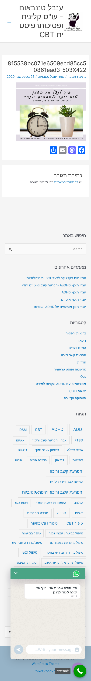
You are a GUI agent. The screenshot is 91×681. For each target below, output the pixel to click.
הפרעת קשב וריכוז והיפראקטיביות (52, 492)
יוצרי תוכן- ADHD (74, 292)
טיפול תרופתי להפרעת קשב (64, 562)
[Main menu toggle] (9, 21)
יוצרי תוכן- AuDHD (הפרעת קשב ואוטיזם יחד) (54, 285)
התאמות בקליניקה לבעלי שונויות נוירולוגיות (56, 278)
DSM (23, 430)
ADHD (57, 429)
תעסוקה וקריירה (75, 398)
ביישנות (22, 450)
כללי (83, 376)
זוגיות (79, 513)
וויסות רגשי (21, 503)
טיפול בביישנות (31, 533)
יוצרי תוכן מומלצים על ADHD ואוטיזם (60, 307)
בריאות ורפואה (76, 333)
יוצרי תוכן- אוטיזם (73, 299)
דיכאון (82, 340)
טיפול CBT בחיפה (44, 523)
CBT (38, 429)
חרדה (61, 513)
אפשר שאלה (75, 450)
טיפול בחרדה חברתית (27, 542)
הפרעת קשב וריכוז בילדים (66, 482)
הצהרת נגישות (45, 671)
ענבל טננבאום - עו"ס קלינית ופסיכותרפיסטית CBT (41, 21)
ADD (77, 429)
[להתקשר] (80, 671)
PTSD (78, 440)
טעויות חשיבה (26, 562)
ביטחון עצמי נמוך (47, 450)
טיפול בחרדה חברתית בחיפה (64, 552)
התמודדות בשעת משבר (51, 503)
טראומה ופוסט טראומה (70, 369)
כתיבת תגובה (76, 76)
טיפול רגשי (29, 552)
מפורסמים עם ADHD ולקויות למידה (61, 384)
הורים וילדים (77, 348)
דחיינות (78, 460)
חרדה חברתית (37, 513)
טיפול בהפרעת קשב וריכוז (66, 542)
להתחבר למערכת (66, 182)
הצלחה (78, 503)
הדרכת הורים (38, 460)
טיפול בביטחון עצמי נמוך (66, 533)
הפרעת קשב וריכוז (73, 355)
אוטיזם (20, 440)
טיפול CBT (74, 523)
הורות (18, 460)
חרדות (81, 362)
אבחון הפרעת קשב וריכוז (49, 440)
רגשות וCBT (77, 391)
